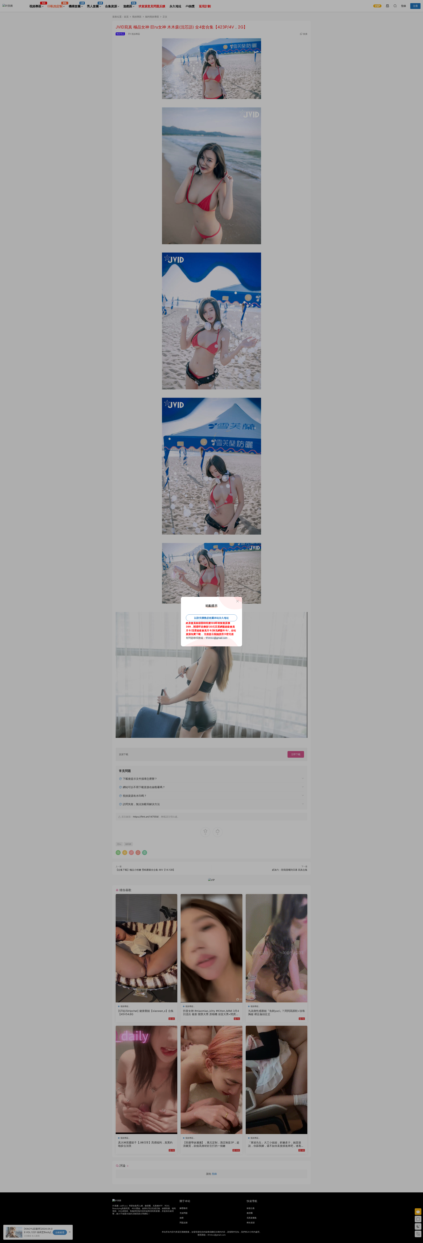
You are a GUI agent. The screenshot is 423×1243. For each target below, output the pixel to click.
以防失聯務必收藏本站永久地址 (211, 617)
